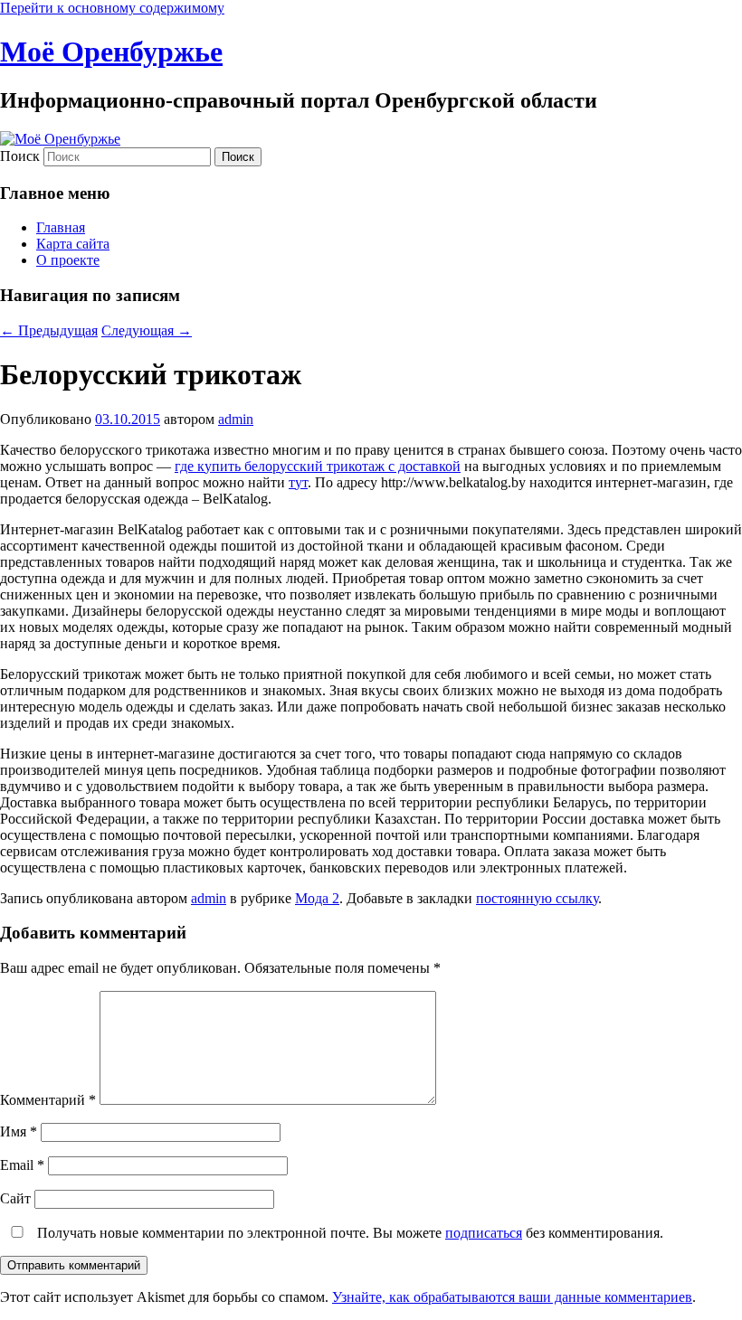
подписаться (483, 1232)
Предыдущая (49, 330)
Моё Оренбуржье (111, 51)
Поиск (20, 156)
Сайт (15, 1198)
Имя (18, 1131)
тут (298, 482)
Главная (60, 227)
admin (235, 419)
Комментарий (48, 1100)
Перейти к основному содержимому (112, 7)
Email (22, 1165)
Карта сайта (72, 243)
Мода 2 (317, 898)
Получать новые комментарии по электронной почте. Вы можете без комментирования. (348, 1232)
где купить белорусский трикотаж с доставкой (318, 466)
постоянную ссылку (537, 898)
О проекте (68, 260)
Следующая (146, 330)
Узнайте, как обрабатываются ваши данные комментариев (512, 1297)
